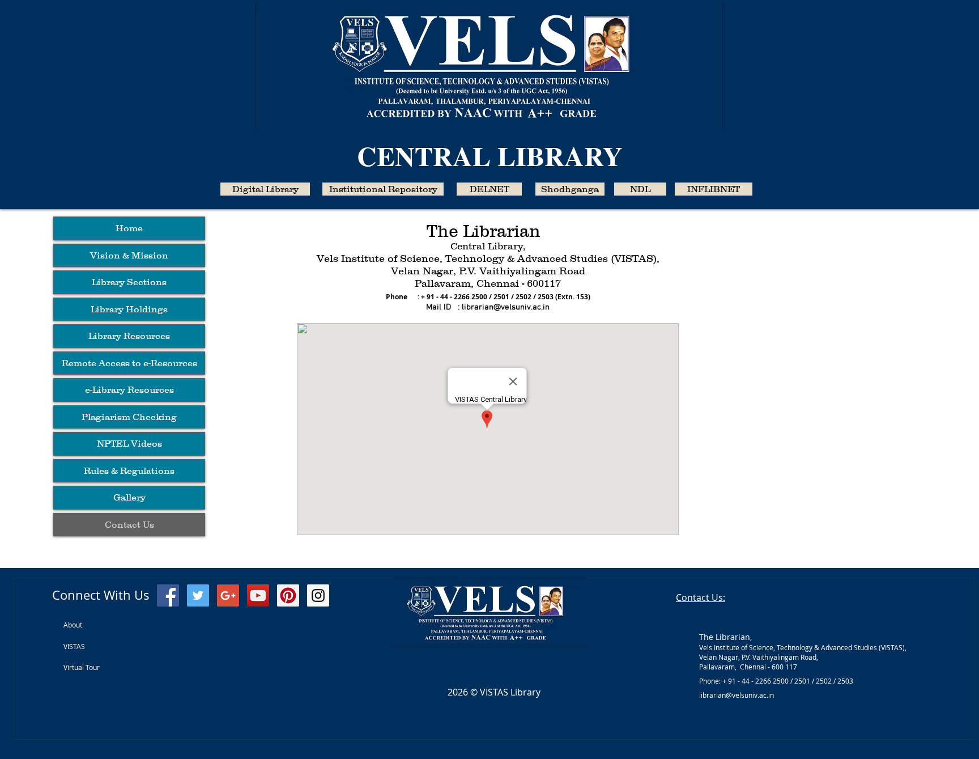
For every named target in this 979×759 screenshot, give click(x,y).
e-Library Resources (129, 389)
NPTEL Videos (129, 443)
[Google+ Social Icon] (228, 595)
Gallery (129, 497)
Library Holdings (129, 309)
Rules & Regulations (129, 470)
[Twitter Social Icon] (198, 595)
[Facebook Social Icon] (168, 595)
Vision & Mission (129, 255)
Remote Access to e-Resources (129, 363)
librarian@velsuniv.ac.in (506, 307)
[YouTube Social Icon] (258, 595)
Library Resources (129, 335)
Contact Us (129, 524)
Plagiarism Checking (129, 417)
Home (129, 228)
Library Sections (129, 282)
